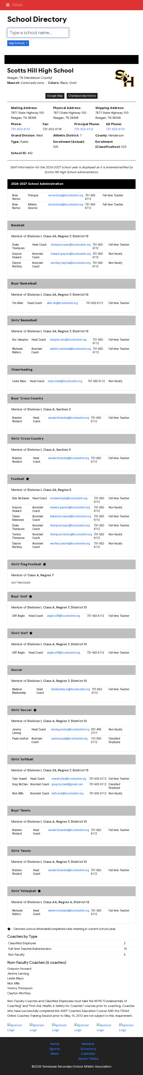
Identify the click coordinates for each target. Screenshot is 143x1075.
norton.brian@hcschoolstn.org (65, 195)
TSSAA (17, 5)
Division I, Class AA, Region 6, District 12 (58, 902)
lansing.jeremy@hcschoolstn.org (70, 729)
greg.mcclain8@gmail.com (67, 784)
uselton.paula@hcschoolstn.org (69, 738)
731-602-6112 (20, 129)
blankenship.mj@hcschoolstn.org (70, 689)
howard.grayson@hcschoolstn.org (71, 254)
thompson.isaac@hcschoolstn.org (70, 244)
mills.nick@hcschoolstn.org (67, 793)
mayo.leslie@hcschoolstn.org (65, 381)
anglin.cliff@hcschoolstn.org (63, 616)
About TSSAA (88, 1059)
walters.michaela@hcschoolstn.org (70, 349)
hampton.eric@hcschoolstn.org (68, 339)
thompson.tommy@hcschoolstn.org (71, 534)
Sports (55, 1049)
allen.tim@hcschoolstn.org (62, 303)
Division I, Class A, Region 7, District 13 (57, 607)
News (55, 1054)
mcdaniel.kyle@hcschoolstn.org (69, 498)
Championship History (82, 95)
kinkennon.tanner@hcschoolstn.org (70, 516)
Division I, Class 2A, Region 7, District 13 (58, 236)
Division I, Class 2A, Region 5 (49, 490)
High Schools (17, 43)
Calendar (88, 1054)
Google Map (55, 95)
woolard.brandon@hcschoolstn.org (68, 418)
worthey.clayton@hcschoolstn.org (71, 263)
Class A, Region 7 (40, 575)
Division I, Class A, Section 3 (49, 409)
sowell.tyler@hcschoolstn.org (69, 778)
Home (54, 1044)
